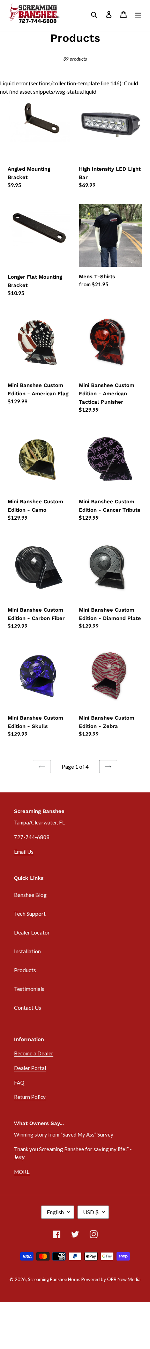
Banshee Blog (30, 894)
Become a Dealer (33, 1053)
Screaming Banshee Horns (54, 1279)
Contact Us (27, 1007)
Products (25, 970)
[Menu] (138, 14)
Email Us (23, 851)
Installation (27, 951)
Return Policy (30, 1097)
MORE (22, 1172)
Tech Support (30, 913)
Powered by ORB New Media (111, 1279)
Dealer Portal (30, 1068)
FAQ (19, 1082)
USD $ (91, 1212)
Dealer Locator (32, 932)
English (55, 1212)
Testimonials (29, 988)
